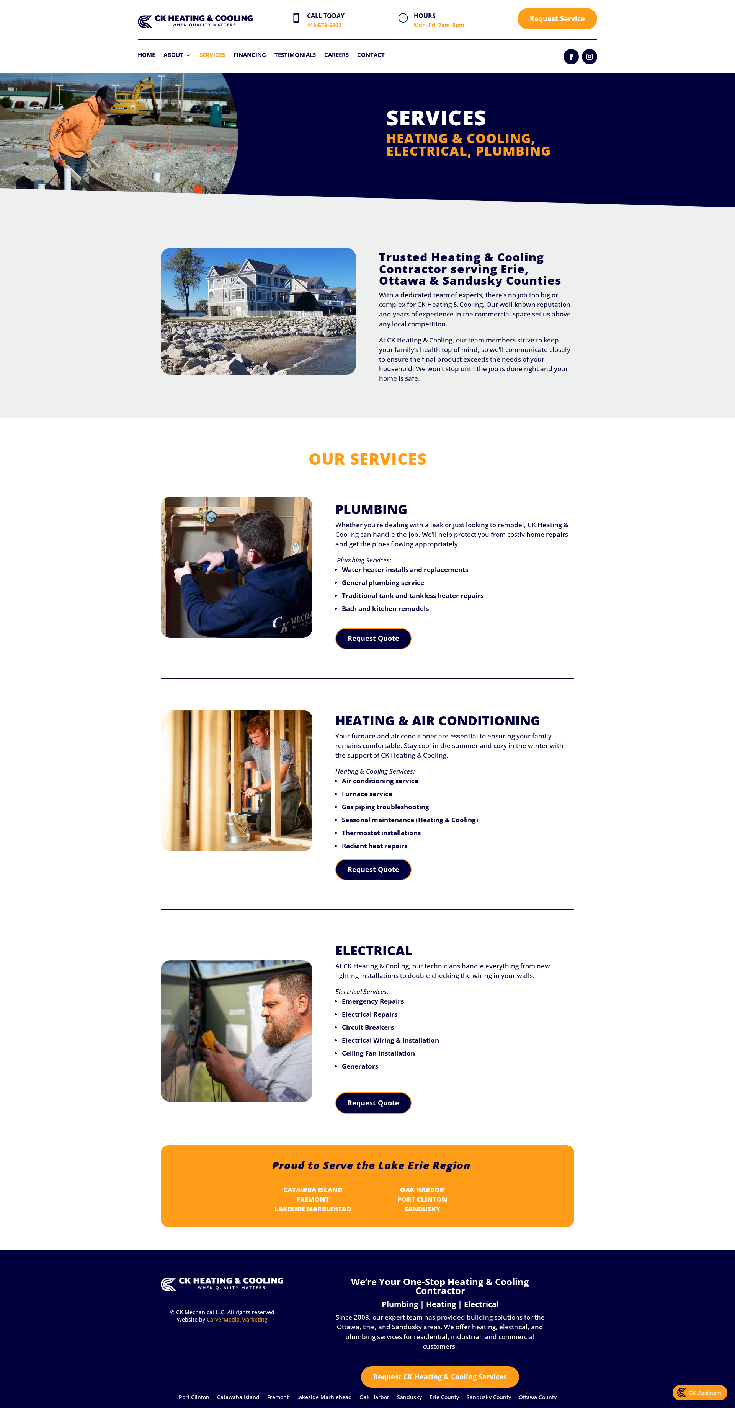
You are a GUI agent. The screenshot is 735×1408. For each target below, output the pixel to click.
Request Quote (373, 638)
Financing (250, 55)
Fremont (278, 1397)
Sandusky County (489, 1397)
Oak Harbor (374, 1397)
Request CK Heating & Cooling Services (440, 1376)
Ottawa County (538, 1397)
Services (212, 55)
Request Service (557, 18)
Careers (336, 55)
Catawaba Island (238, 1397)
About (173, 55)
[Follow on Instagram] (589, 56)
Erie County (444, 1397)
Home (146, 55)
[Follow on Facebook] (571, 56)
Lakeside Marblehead (324, 1397)
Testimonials (295, 55)
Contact (371, 55)
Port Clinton (194, 1397)
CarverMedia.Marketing (237, 1319)
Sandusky (409, 1397)
